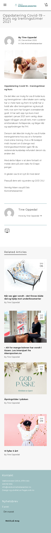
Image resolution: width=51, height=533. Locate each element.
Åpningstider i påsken (16, 399)
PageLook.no (28, 490)
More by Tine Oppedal (29, 216)
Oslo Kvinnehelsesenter (31, 43)
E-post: (5, 506)
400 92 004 (7, 484)
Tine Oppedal (13, 302)
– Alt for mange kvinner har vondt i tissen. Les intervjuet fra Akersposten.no (23, 350)
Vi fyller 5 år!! (11, 451)
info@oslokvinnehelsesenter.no (16, 487)
